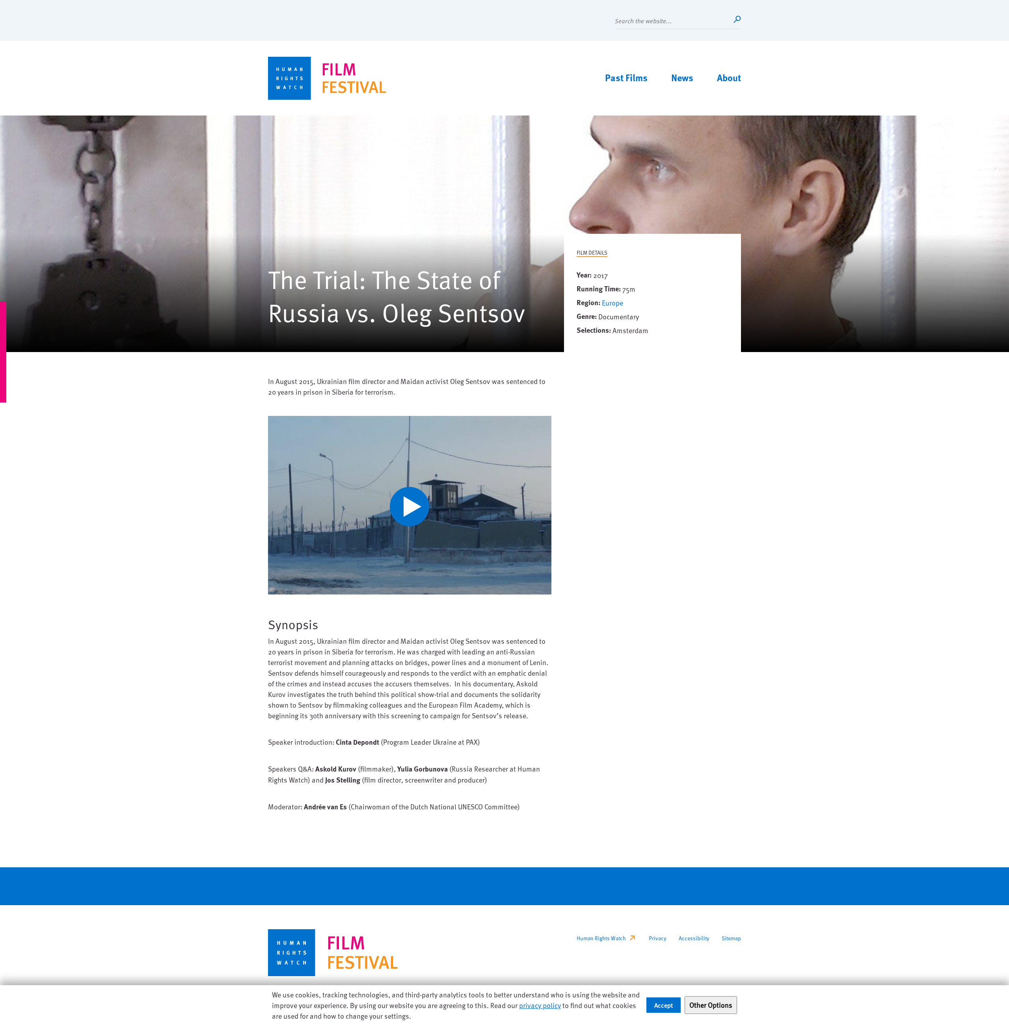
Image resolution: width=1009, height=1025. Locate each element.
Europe (612, 303)
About (729, 77)
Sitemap (731, 938)
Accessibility (694, 938)
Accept (663, 1005)
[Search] (737, 19)
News (682, 77)
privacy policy (540, 1005)
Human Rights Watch (601, 938)
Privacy (657, 938)
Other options (710, 1005)
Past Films (626, 77)
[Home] (327, 78)
